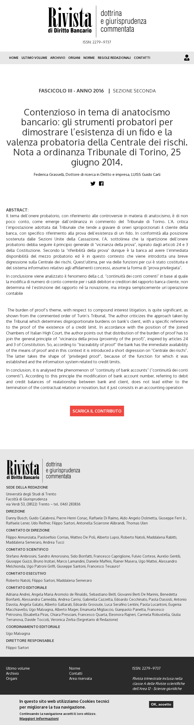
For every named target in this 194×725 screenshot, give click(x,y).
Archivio (57, 58)
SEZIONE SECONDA (134, 90)
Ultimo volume (34, 58)
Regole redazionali (114, 58)
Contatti (142, 58)
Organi (74, 58)
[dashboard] (186, 57)
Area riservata (80, 678)
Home (13, 58)
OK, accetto (161, 704)
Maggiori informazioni (39, 718)
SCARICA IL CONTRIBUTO (97, 411)
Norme (89, 58)
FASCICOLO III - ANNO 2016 (71, 90)
